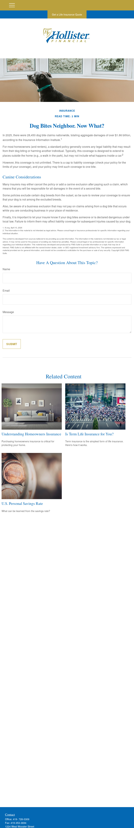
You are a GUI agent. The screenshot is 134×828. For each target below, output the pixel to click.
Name (6, 269)
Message (8, 312)
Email (6, 290)
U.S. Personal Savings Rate (22, 503)
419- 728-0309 (21, 819)
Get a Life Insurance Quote (67, 14)
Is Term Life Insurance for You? (89, 433)
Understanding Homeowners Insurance (31, 433)
